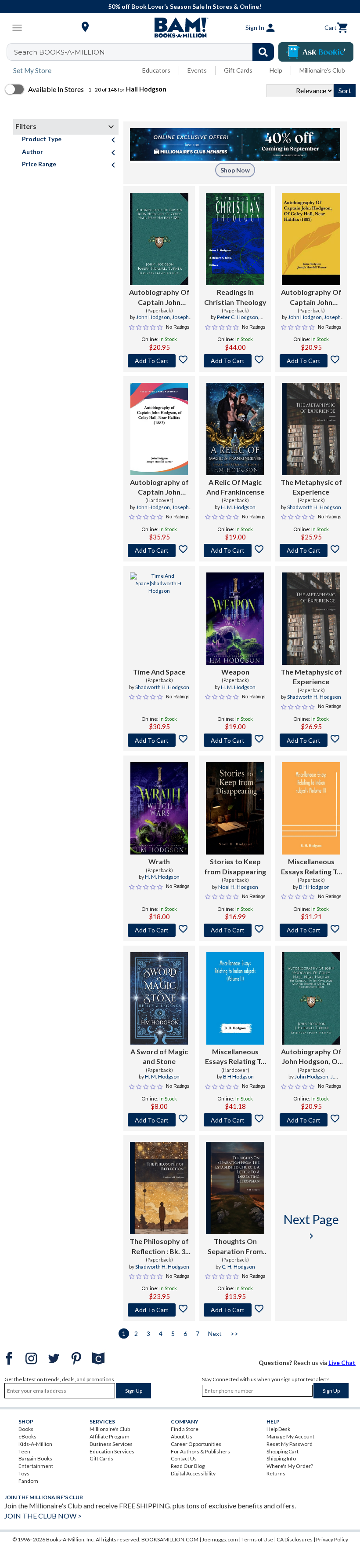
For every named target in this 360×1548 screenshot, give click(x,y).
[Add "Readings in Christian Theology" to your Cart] (235, 360)
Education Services (112, 1451)
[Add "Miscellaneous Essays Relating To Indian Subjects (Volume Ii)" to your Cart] (311, 930)
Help (276, 70)
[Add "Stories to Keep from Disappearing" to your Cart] (235, 930)
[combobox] (146, 52)
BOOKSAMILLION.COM (169, 1539)
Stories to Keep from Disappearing (235, 866)
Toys (23, 1473)
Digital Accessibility (193, 1473)
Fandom (28, 1481)
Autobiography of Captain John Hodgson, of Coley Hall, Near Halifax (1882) (159, 487)
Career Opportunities (196, 1444)
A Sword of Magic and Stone (159, 1056)
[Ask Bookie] (315, 52)
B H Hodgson (314, 887)
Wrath (159, 861)
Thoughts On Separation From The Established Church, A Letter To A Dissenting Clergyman (235, 1246)
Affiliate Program (110, 1436)
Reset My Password (289, 1444)
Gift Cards (238, 70)
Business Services (111, 1444)
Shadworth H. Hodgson (314, 507)
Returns (275, 1473)
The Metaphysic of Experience (311, 487)
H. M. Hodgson (238, 507)
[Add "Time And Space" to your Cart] (159, 740)
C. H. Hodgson (238, 1266)
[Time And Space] (159, 618)
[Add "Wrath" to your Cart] (159, 930)
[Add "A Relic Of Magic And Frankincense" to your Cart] (235, 550)
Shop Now (235, 170)
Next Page (311, 1226)
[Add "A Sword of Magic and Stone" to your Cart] (159, 1119)
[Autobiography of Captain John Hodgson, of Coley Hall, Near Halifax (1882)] (159, 429)
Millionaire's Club (322, 70)
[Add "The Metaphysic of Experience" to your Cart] (311, 550)
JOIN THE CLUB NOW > (43, 1515)
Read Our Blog (188, 1466)
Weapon (235, 672)
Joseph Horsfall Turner (165, 321)
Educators (156, 70)
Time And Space (159, 672)
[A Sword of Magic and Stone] (159, 998)
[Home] (180, 28)
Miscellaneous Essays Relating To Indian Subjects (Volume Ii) (311, 867)
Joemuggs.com (220, 1539)
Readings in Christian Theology (235, 297)
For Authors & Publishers (200, 1451)
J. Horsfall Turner (313, 1080)
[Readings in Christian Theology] (235, 239)
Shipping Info (281, 1458)
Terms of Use (257, 1539)
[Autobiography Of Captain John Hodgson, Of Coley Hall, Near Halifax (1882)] (159, 239)
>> (234, 1333)
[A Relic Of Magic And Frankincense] (235, 429)
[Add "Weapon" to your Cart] (235, 740)
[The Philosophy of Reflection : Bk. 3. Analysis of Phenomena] (159, 1188)
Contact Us (184, 1458)
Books (25, 1429)
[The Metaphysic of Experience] (311, 429)
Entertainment (35, 1466)
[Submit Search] (263, 52)
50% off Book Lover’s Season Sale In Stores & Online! (184, 6)
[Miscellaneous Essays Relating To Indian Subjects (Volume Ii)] (311, 808)
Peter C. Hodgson (237, 317)
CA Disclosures (295, 1539)
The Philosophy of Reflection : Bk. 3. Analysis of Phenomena (159, 1246)
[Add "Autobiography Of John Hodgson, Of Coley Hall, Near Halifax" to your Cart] (311, 1119)
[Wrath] (159, 808)
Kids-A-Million (35, 1444)
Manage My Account (290, 1436)
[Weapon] (235, 618)
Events (197, 70)
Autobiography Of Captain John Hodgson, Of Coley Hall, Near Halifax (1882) (159, 297)
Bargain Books (35, 1458)
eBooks (27, 1436)
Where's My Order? (289, 1466)
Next (215, 1333)
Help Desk (278, 1429)
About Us (181, 1436)
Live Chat (342, 1362)
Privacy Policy (332, 1539)
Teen (24, 1451)
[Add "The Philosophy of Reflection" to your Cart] (159, 1310)
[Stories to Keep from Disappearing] (235, 808)
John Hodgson (153, 317)
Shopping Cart (282, 1451)
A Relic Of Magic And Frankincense (235, 487)
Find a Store (184, 1429)
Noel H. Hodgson (238, 887)
